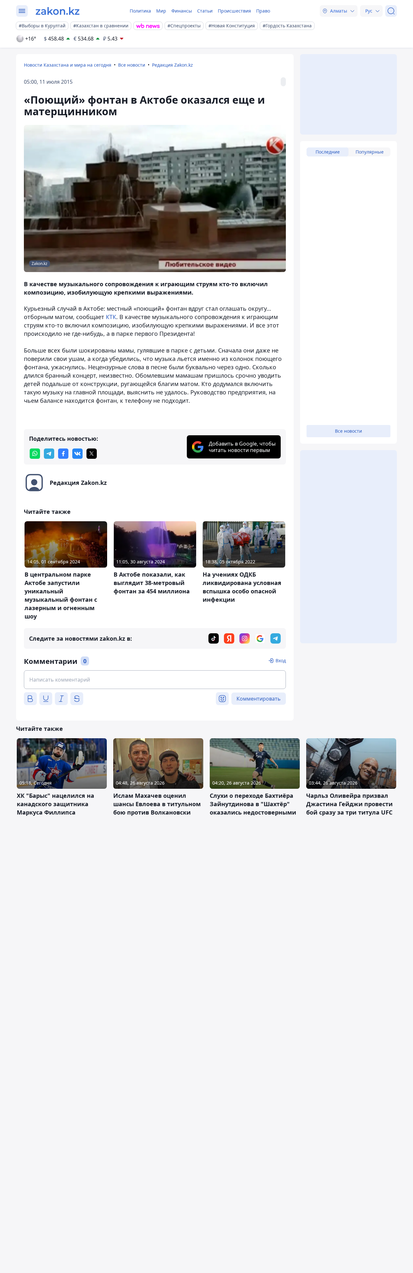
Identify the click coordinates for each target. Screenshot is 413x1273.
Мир (161, 11)
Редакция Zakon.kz (172, 65)
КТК (111, 317)
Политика (140, 11)
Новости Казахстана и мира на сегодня (67, 65)
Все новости (131, 65)
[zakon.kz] (57, 11)
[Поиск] (391, 11)
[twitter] (91, 453)
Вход (281, 660)
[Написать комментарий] (155, 679)
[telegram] (49, 453)
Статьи (205, 11)
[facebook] (63, 453)
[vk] (77, 453)
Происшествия (234, 11)
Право (263, 11)
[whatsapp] (35, 453)
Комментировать (259, 698)
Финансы (181, 11)
